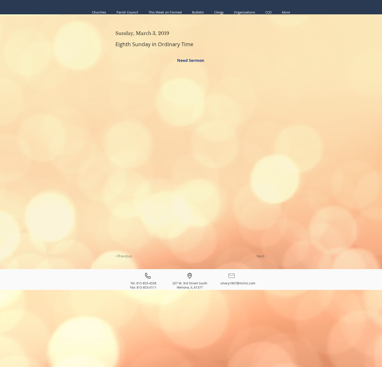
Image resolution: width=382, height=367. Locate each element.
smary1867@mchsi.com (237, 283)
